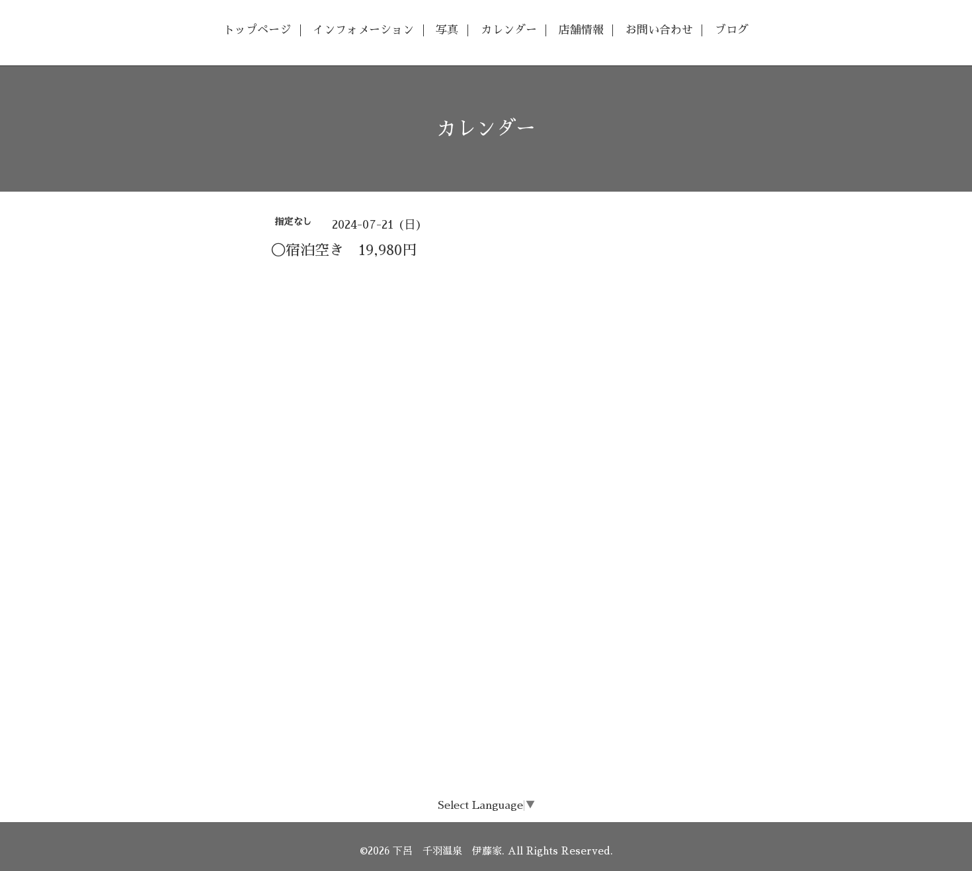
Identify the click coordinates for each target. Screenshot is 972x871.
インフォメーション (363, 30)
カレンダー (509, 30)
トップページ (257, 30)
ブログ (732, 30)
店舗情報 (581, 30)
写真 (447, 30)
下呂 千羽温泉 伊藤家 (447, 851)
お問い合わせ (659, 30)
